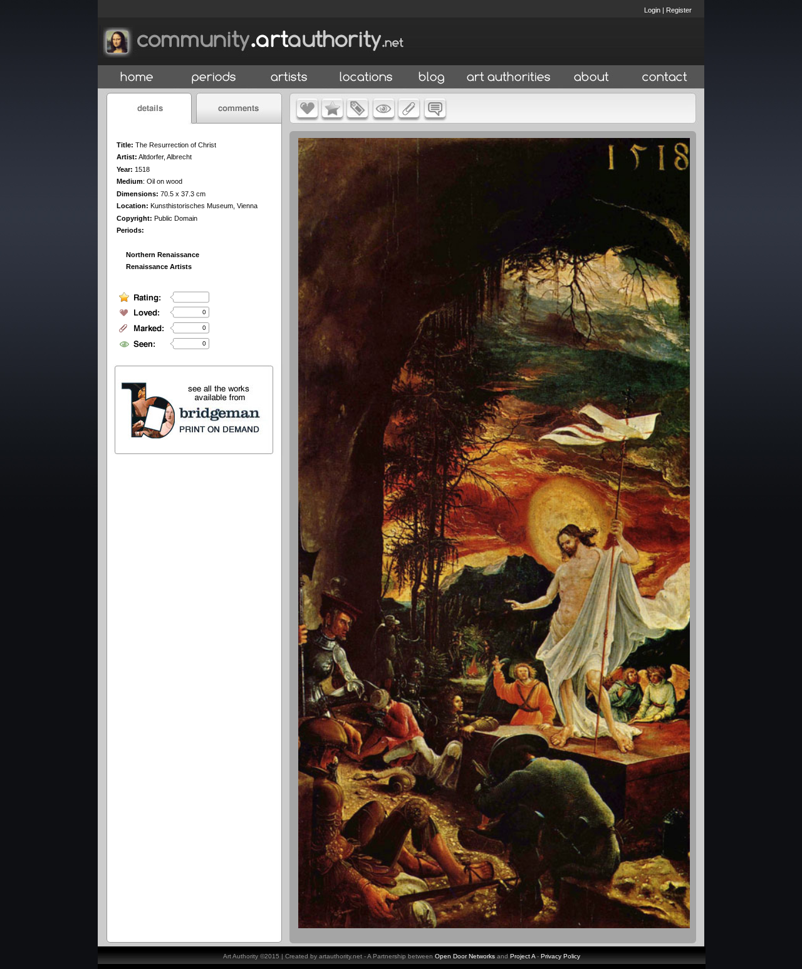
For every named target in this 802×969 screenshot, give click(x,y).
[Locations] (366, 77)
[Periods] (214, 77)
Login (652, 10)
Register (679, 10)
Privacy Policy (560, 956)
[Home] (137, 77)
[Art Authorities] (509, 77)
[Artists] (290, 77)
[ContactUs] (664, 77)
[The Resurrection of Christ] (494, 925)
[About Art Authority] (591, 77)
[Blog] (432, 77)
